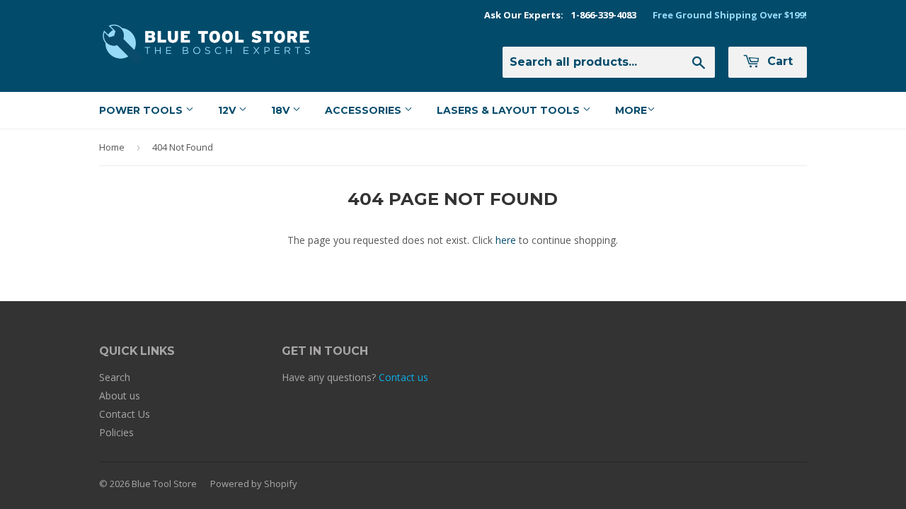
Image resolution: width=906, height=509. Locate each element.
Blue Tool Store (164, 483)
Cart (778, 61)
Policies (116, 432)
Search (114, 377)
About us (119, 395)
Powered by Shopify (253, 483)
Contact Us (124, 414)
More (631, 110)
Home (112, 147)
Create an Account (765, 29)
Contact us (403, 377)
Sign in (688, 29)
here (505, 240)
